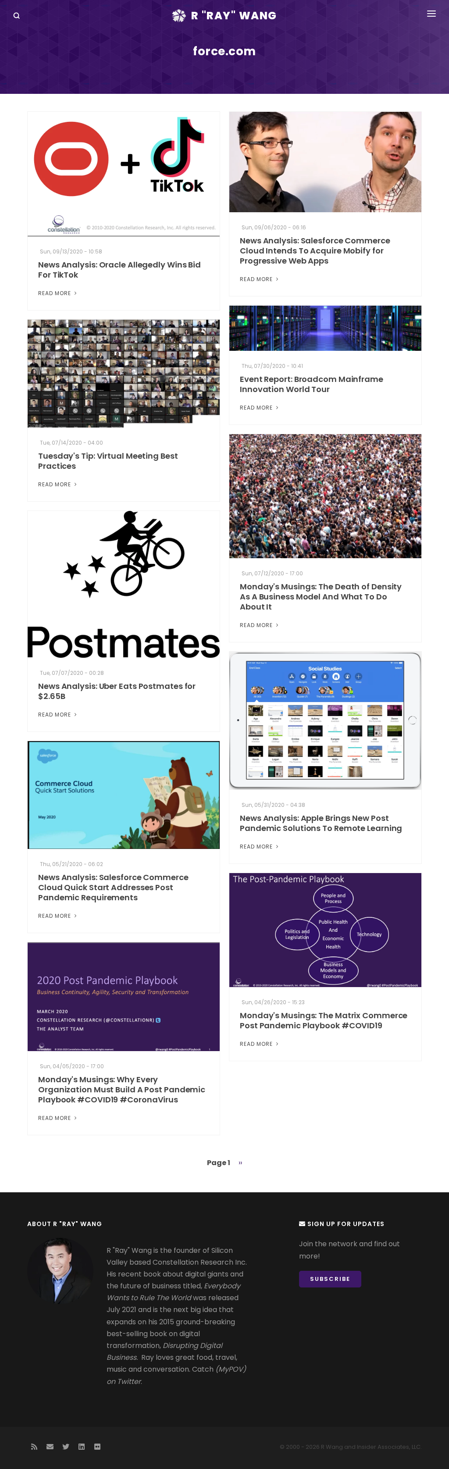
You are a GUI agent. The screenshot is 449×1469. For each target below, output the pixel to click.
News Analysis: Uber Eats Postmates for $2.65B (117, 691)
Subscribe (330, 1279)
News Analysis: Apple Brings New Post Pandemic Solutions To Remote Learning (321, 823)
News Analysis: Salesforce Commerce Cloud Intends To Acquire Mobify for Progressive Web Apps (315, 250)
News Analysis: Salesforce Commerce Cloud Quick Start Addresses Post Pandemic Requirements (113, 887)
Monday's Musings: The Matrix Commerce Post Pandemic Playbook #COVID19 (323, 1020)
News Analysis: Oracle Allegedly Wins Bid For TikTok (119, 269)
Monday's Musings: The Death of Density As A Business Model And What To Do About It (321, 596)
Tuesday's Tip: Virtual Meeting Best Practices (108, 460)
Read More (55, 293)
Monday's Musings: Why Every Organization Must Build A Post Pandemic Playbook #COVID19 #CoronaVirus (121, 1089)
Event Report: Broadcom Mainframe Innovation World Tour (311, 384)
